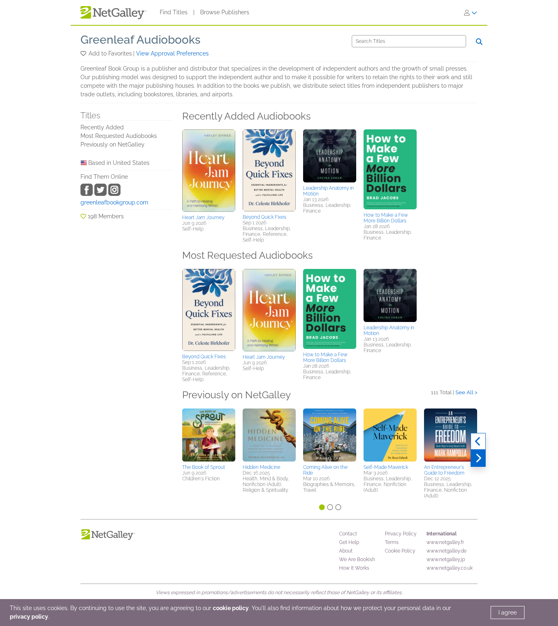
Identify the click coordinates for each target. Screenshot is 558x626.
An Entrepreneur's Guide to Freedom (444, 470)
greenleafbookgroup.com (114, 202)
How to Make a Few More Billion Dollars (386, 218)
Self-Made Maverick (386, 467)
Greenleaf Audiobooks (140, 40)
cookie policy (231, 608)
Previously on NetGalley (112, 144)
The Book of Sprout (203, 467)
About (346, 551)
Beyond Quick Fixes (264, 217)
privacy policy (29, 616)
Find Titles (173, 12)
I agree (507, 612)
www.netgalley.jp (445, 559)
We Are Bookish (357, 559)
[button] (83, 53)
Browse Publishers (224, 12)
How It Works (354, 568)
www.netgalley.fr (445, 542)
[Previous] (478, 441)
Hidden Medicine (261, 467)
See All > (466, 392)
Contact (348, 534)
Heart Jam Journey (203, 217)
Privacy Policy (401, 534)
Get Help (349, 542)
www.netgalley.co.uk (449, 568)
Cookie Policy (400, 551)
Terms (392, 542)
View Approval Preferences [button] (172, 53)
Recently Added (102, 127)
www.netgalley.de (446, 551)
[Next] (478, 458)
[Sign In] (470, 12)
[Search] (479, 41)
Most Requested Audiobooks (118, 136)
